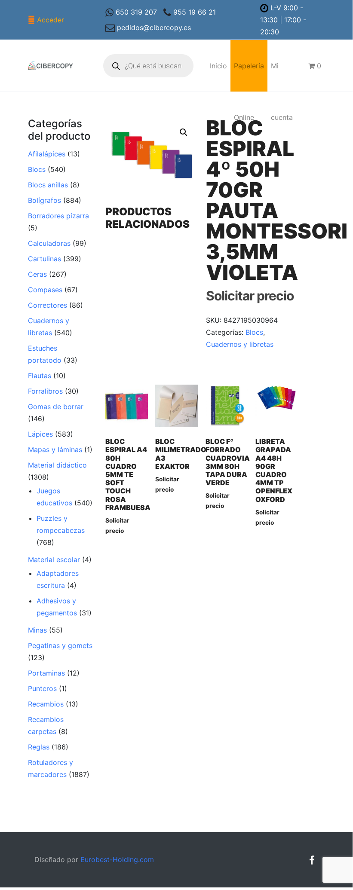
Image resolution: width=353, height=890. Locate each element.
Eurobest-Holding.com (117, 859)
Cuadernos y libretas (239, 344)
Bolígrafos (44, 200)
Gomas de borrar (55, 406)
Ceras (37, 274)
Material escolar (54, 559)
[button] (183, 132)
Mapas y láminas (55, 449)
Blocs (37, 169)
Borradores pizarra (58, 215)
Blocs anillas (48, 184)
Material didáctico (57, 465)
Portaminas (46, 673)
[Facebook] (311, 860)
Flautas (39, 375)
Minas (37, 630)
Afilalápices (46, 154)
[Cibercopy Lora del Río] (50, 66)
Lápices (40, 434)
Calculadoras (49, 243)
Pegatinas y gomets (60, 645)
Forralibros (45, 391)
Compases (45, 289)
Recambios (46, 704)
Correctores (47, 305)
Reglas (38, 747)
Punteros (42, 688)
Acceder (50, 19)
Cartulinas (44, 258)
